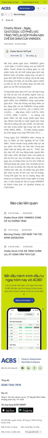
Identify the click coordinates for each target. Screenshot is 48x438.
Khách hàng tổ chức (31, 2)
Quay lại (9, 20)
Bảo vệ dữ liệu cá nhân (30, 427)
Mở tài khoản (25, 8)
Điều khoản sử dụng (9, 427)
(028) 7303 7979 (11, 384)
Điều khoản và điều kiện (10, 432)
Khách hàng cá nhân (10, 2)
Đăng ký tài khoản (23, 300)
